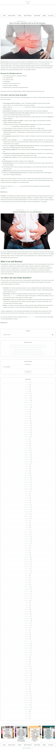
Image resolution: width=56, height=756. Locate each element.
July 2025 (27, 411)
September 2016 (27, 652)
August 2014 (27, 709)
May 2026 (27, 388)
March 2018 (27, 611)
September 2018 (27, 597)
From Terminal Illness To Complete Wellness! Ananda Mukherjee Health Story (48, 734)
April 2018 (27, 609)
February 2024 (27, 450)
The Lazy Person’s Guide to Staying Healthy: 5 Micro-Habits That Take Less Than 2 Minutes (28, 347)
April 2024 (27, 445)
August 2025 (27, 409)
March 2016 (27, 666)
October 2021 (27, 513)
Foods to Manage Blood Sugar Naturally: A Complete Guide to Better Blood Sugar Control (28, 345)
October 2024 (27, 432)
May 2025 (27, 416)
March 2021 (27, 529)
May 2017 (27, 634)
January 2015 (27, 697)
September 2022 (27, 488)
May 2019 (27, 579)
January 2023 (27, 479)
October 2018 (27, 595)
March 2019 (27, 584)
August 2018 (27, 600)
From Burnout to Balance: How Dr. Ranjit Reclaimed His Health (7, 733)
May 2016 (27, 661)
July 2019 (27, 575)
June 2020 (27, 550)
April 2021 (27, 527)
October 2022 (27, 486)
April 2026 (27, 391)
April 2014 (27, 718)
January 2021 (27, 534)
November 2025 (27, 402)
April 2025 (27, 418)
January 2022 (27, 507)
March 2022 (27, 502)
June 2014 (27, 713)
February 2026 (27, 395)
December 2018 (27, 591)
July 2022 (27, 493)
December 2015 (27, 672)
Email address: (28, 364)
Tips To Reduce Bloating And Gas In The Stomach (27, 23)
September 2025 (27, 407)
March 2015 (27, 693)
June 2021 (27, 522)
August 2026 (27, 382)
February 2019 (27, 586)
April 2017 (27, 636)
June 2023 (27, 468)
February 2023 (27, 477)
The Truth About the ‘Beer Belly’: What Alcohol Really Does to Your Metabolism (28, 351)
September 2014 (27, 707)
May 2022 (27, 497)
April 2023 (27, 472)
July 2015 (27, 684)
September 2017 (27, 625)
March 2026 (27, 393)
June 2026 (27, 386)
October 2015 (27, 677)
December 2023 (27, 454)
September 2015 (27, 679)
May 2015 (27, 688)
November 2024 (27, 429)
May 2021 (27, 525)
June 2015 (27, 686)
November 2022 (27, 484)
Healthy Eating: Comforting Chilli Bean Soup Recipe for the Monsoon (28, 349)
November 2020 (27, 538)
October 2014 (27, 704)
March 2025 (27, 420)
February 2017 (27, 641)
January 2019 (27, 588)
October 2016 (27, 650)
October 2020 (27, 541)
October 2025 (27, 404)
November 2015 (27, 675)
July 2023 (27, 466)
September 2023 (27, 461)
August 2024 (27, 436)
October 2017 (27, 622)
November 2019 (27, 566)
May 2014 (27, 716)
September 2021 (27, 516)
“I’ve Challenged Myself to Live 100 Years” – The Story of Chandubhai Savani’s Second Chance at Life (35, 735)
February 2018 (27, 613)
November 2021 (27, 511)
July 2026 (27, 384)
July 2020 (27, 547)
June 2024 (27, 441)
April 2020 (27, 554)
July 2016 (27, 657)
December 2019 (27, 563)
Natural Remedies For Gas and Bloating (27, 212)
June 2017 (27, 632)
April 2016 (27, 663)
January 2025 (27, 425)
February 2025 (27, 422)
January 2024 (27, 452)
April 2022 (27, 500)
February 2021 (27, 532)
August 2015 (27, 682)
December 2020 (27, 536)
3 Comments (35, 21)
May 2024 (27, 443)
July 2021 (27, 520)
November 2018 (27, 593)
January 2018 (27, 616)
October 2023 (27, 459)
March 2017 (27, 638)
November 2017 (27, 620)
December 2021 (27, 509)
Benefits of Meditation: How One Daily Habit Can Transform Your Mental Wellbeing (28, 354)
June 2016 (27, 659)
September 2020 (27, 543)
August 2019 (27, 572)
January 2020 (27, 561)
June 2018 (27, 604)
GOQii (28, 2)
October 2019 (27, 568)
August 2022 (27, 491)
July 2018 (27, 602)
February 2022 (27, 504)
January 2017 (27, 643)
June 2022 (27, 495)
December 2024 (27, 427)
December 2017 (27, 618)
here (7, 188)
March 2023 (27, 475)
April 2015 (27, 691)
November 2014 (27, 702)
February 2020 (27, 559)
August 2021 (27, 518)
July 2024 (27, 438)
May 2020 (27, 552)
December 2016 (27, 645)
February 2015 (27, 695)
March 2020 (27, 557)
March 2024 (27, 447)
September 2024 (27, 434)
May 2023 (27, 470)
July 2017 (27, 629)
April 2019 (27, 582)
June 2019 (27, 577)
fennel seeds (20, 139)
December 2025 (27, 400)
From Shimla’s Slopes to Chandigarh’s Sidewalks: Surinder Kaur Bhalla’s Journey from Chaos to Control (21, 735)
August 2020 (27, 545)
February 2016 (27, 668)
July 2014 (27, 711)
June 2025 (27, 413)
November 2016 (27, 647)
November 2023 (27, 457)
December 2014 (27, 700)
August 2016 (27, 654)
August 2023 (27, 463)
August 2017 (27, 627)
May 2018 (27, 607)
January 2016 (27, 670)
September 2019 (27, 570)
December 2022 (27, 482)
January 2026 (27, 397)
